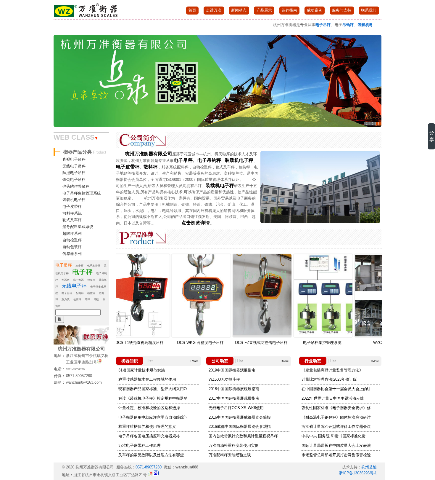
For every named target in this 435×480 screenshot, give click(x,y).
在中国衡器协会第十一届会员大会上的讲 (336, 389)
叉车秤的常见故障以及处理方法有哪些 (151, 455)
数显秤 (91, 279)
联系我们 (368, 10)
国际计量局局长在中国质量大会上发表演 (336, 445)
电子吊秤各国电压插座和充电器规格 (149, 436)
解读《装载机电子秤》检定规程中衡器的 (153, 398)
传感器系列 (72, 253)
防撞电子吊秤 (74, 172)
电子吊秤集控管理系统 (81, 193)
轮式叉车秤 (72, 220)
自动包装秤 (72, 247)
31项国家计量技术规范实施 (141, 370)
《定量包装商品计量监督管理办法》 (332, 370)
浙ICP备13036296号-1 (358, 473)
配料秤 (80, 293)
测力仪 (66, 299)
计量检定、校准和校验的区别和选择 (149, 408)
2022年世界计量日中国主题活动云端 (333, 398)
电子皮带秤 (72, 206)
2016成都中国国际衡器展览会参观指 (240, 426)
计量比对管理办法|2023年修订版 (329, 379)
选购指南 (289, 10)
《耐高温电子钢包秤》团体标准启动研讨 (336, 417)
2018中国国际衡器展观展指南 (234, 389)
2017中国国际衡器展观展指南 (234, 398)
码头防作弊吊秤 (75, 186)
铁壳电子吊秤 (74, 179)
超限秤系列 (72, 233)
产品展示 (264, 10)
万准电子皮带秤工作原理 (139, 445)
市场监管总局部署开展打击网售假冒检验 (336, 455)
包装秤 (77, 299)
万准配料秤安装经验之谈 (230, 455)
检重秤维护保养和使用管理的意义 (147, 426)
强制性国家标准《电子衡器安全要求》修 (336, 408)
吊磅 (96, 299)
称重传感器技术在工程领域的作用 (147, 379)
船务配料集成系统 (77, 226)
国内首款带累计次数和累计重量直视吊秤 (243, 436)
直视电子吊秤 (74, 159)
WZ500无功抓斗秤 (224, 379)
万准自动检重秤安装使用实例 (234, 445)
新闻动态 (238, 10)
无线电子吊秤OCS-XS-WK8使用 (236, 408)
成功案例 (314, 10)
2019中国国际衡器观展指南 (232, 370)
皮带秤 (79, 265)
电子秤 (82, 272)
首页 (192, 10)
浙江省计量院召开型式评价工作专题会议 (336, 426)
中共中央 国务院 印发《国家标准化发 (333, 436)
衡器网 (66, 279)
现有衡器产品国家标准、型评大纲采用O (152, 389)
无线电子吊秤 (74, 166)
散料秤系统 (72, 213)
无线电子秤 (74, 286)
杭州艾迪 (369, 467)
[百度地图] (99, 362)
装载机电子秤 (74, 199)
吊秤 (87, 299)
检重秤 (91, 293)
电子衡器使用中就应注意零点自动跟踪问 (153, 417)
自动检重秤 (72, 240)
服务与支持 (341, 10)
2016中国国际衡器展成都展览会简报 (240, 417)
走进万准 (213, 10)
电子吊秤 (63, 265)
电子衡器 (78, 279)
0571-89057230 (75, 369)
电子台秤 (67, 293)
